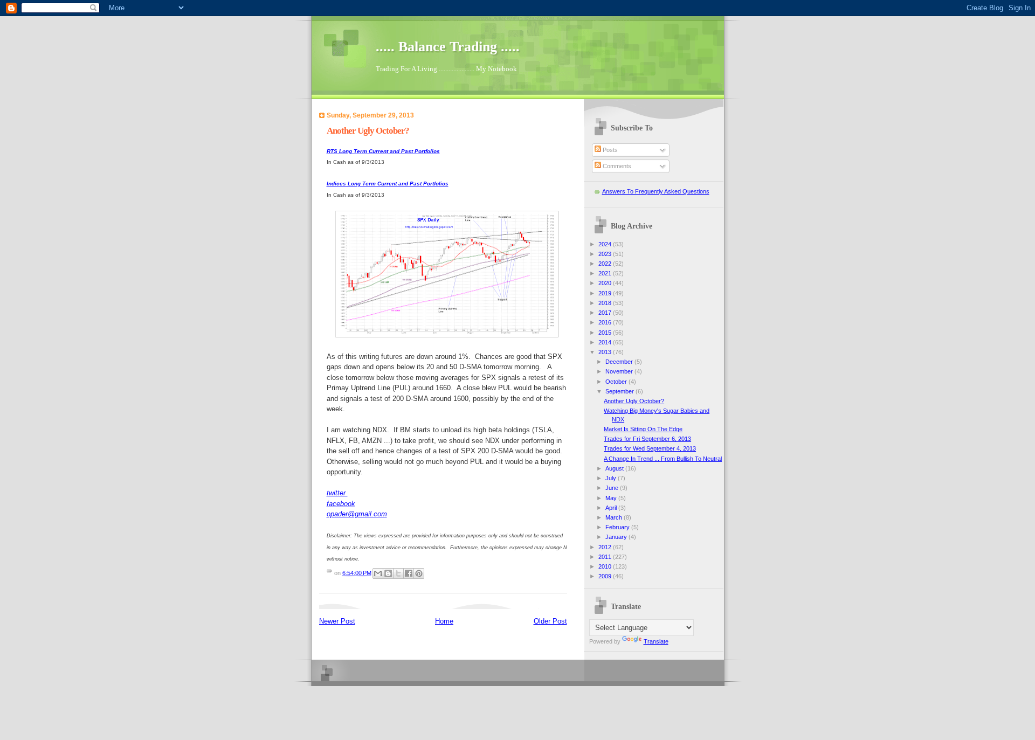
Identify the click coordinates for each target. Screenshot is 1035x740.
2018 (605, 303)
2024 (605, 244)
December (619, 361)
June (612, 488)
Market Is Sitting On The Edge (643, 429)
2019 (605, 293)
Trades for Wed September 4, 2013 (650, 448)
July (611, 478)
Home (444, 621)
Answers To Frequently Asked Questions (655, 191)
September (620, 391)
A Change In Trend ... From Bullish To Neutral (663, 458)
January (617, 537)
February (618, 527)
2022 (605, 263)
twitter (337, 493)
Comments (616, 166)
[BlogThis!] (388, 573)
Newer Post (337, 621)
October (617, 381)
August (615, 468)
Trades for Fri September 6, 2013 (647, 438)
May (611, 498)
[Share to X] (398, 573)
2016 (605, 322)
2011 (605, 557)
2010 (605, 566)
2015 (605, 332)
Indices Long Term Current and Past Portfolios (387, 183)
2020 (605, 283)
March (614, 517)
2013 (605, 352)
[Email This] (377, 573)
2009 (605, 576)
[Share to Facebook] (408, 573)
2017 (605, 312)
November (619, 371)
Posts (609, 150)
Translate (656, 641)
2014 (605, 342)
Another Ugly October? (634, 401)
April (611, 507)
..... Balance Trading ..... (448, 46)
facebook (341, 504)
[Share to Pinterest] (418, 573)
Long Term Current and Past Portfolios (383, 151)
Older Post (550, 621)
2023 (605, 254)
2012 (605, 547)
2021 (605, 273)
